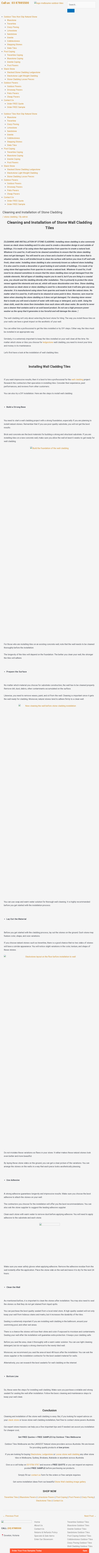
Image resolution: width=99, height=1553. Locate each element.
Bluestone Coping (15, 58)
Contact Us (9, 100)
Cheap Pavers (13, 97)
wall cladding (77, 379)
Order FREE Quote (15, 103)
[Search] (71, 10)
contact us (36, 1475)
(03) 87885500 (14, 1528)
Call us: (15, 2)
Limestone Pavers (46, 1497)
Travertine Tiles (11, 1497)
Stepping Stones (14, 44)
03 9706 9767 (33, 1464)
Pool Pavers (12, 65)
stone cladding (10, 217)
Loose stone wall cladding (68, 1454)
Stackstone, (36, 1454)
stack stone (13, 1420)
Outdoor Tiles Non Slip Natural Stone (20, 17)
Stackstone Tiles (43, 1500)
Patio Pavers (13, 93)
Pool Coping (9, 51)
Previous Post (10, 1516)
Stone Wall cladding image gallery (70, 1482)
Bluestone (11, 20)
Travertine (11, 23)
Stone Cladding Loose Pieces (20, 79)
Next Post (90, 1516)
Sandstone (12, 34)
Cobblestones (13, 41)
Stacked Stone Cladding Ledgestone (23, 72)
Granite (10, 37)
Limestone (12, 30)
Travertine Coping (15, 55)
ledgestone (48, 342)
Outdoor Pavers (11, 83)
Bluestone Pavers (28, 1497)
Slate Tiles (12, 48)
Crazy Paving (13, 27)
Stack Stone (9, 69)
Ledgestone (47, 1454)
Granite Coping (13, 62)
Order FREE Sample (16, 107)
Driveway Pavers (14, 90)
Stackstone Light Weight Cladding (22, 76)
